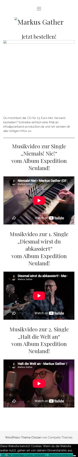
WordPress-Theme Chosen (23, 437)
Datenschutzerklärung (60, 455)
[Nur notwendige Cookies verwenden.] (74, 455)
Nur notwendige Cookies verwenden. (27, 455)
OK (3, 455)
